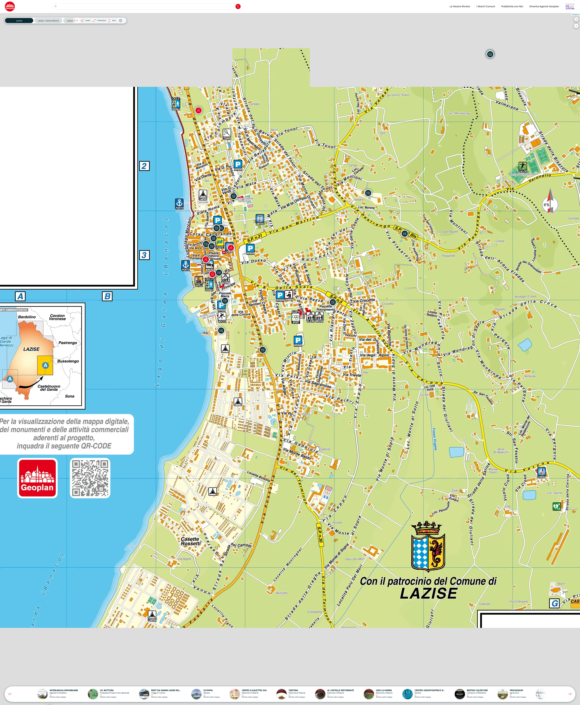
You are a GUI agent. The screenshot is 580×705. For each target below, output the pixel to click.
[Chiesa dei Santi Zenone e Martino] (231, 247)
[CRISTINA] (262, 349)
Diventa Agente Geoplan (544, 6)
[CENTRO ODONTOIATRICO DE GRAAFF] (332, 302)
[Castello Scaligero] (212, 274)
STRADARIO (101, 20)
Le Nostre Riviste (460, 6)
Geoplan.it (575, 14)
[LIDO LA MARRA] (221, 330)
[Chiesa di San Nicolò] (205, 259)
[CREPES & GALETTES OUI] (233, 196)
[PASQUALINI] (490, 54)
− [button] (576, 26)
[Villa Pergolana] (198, 110)
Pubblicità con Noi (512, 6)
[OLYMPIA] (225, 300)
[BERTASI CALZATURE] (213, 238)
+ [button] (576, 19)
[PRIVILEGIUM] (368, 193)
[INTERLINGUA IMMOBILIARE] (216, 228)
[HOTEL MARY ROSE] (404, 233)
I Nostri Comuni (485, 6)
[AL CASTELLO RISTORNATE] (219, 272)
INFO (111, 21)
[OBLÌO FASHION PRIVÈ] (206, 244)
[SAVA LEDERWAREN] (211, 246)
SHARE (87, 20)
